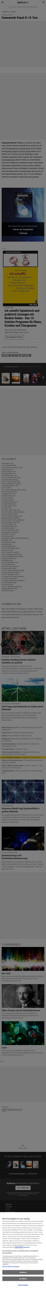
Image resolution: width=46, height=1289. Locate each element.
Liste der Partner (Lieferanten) (10, 1266)
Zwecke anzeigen (23, 1285)
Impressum (26, 1247)
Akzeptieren (23, 1272)
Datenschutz (19, 1247)
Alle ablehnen (23, 1279)
